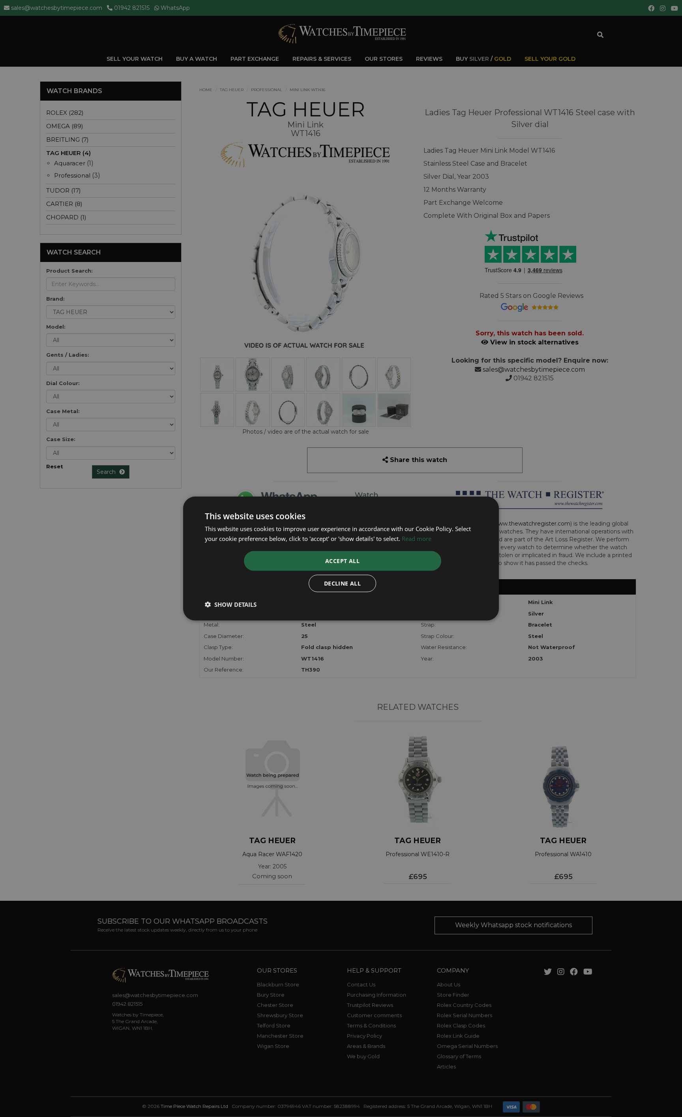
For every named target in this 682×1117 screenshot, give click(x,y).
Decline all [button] (342, 583)
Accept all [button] (342, 561)
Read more (416, 538)
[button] (231, 604)
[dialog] (341, 558)
